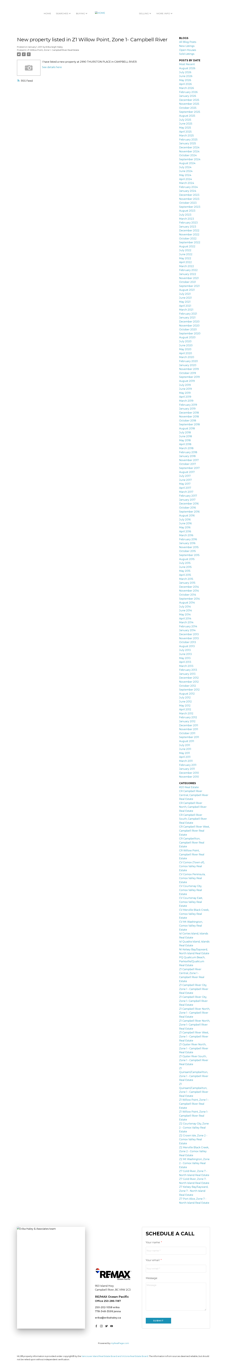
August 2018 (187, 428)
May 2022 (185, 258)
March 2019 (186, 400)
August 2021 (187, 289)
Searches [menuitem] (62, 13)
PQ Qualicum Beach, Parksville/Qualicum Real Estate (192, 961)
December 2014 (189, 586)
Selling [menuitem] (144, 13)
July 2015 (185, 563)
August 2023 (187, 210)
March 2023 (186, 218)
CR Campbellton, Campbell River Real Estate (191, 842)
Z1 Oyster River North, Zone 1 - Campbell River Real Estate (193, 1048)
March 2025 (186, 135)
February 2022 (188, 270)
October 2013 (187, 642)
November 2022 (189, 234)
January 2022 (187, 274)
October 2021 (187, 282)
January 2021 (187, 317)
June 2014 (185, 610)
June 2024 (185, 171)
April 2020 (185, 353)
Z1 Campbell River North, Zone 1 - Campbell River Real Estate (194, 1012)
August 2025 (187, 115)
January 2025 (187, 143)
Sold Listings (186, 53)
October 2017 (187, 464)
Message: (152, 1278)
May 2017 (185, 483)
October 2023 (188, 202)
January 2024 (187, 190)
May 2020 (185, 349)
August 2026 (187, 68)
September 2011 (189, 737)
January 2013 (187, 673)
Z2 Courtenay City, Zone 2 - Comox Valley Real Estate (194, 1127)
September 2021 (189, 286)
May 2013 (185, 658)
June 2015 (185, 567)
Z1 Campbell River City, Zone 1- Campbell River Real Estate (193, 1001)
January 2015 (187, 582)
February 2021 (188, 313)
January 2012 (187, 721)
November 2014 (189, 590)
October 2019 (187, 373)
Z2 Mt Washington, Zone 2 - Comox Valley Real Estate (194, 1163)
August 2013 (187, 646)
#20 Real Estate (189, 787)
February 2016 (188, 539)
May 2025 (185, 127)
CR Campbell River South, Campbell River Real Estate (193, 818)
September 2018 (189, 424)
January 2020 (187, 365)
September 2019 (189, 376)
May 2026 (185, 80)
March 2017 (186, 491)
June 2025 (185, 123)
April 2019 (185, 396)
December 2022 (189, 230)
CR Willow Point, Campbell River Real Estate (191, 854)
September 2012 (189, 689)
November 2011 (188, 729)
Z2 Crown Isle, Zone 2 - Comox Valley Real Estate (193, 1139)
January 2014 (187, 630)
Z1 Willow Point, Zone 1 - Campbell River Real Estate (194, 1103)
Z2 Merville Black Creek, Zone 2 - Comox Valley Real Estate (194, 1151)
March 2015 (186, 578)
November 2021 (189, 278)
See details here (52, 67)
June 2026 (185, 76)
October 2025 (187, 107)
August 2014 (187, 602)
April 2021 (185, 305)
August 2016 (187, 515)
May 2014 (185, 614)
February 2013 (188, 669)
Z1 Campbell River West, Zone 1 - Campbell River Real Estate (194, 1036)
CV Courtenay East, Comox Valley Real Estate (191, 902)
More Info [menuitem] (163, 13)
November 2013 (189, 638)
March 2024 (186, 183)
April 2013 (185, 662)
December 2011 (188, 725)
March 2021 (186, 309)
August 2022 (187, 246)
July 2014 (185, 606)
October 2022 (188, 238)
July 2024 (185, 167)
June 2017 (185, 479)
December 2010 (189, 772)
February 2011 (187, 765)
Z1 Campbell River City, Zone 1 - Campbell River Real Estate (193, 989)
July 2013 (185, 650)
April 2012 (185, 709)
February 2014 (188, 626)
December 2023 (189, 194)
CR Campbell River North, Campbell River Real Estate (193, 807)
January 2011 (187, 768)
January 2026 (187, 95)
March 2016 (186, 535)
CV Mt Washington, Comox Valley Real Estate (191, 925)
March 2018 (186, 448)
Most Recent (187, 64)
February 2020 (188, 361)
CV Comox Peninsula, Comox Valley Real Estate (192, 878)
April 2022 (185, 262)
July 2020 (185, 341)
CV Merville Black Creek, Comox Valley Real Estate (194, 913)
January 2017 (187, 499)
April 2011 (185, 756)
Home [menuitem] (47, 13)
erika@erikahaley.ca (108, 1317)
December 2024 (189, 147)
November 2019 (189, 369)
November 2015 (189, 547)
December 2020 (189, 321)
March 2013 (186, 666)
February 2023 (188, 222)
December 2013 (189, 634)
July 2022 (185, 250)
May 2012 (185, 705)
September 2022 (189, 242)
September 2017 (189, 468)
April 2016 (185, 531)
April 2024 (185, 179)
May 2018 (185, 440)
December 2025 (189, 100)
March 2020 (186, 357)
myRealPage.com (120, 1343)
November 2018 (189, 416)
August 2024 (187, 163)
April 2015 (185, 574)
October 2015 (187, 551)
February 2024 (188, 187)
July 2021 (185, 293)
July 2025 (185, 119)
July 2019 (185, 385)
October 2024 (188, 155)
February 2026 (188, 92)
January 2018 (187, 456)
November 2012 (189, 681)
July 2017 (185, 475)
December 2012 (189, 677)
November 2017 (189, 460)
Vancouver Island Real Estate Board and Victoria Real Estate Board (115, 1356)
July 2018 (185, 432)
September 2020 (189, 333)
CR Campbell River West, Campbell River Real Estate (194, 830)
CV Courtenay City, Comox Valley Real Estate (190, 890)
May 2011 (184, 753)
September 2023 (189, 206)
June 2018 (185, 436)
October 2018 (187, 420)
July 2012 (185, 697)
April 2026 (185, 84)
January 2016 (187, 543)
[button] (96, 1326)
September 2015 (189, 555)
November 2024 (189, 151)
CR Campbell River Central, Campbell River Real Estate (193, 795)
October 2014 (187, 594)
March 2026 (186, 88)
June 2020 (186, 345)
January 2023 (187, 226)
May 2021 (185, 301)
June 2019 (185, 388)
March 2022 (186, 266)
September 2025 (189, 111)
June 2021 (185, 297)
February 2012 (188, 717)
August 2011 (186, 741)
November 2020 (189, 325)
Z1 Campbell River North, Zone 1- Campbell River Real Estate (194, 1024)
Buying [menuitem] (80, 13)
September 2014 (189, 598)
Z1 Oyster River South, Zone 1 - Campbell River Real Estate (193, 1060)
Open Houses (187, 50)
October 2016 (187, 507)
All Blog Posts (187, 42)
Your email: (153, 1260)
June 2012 (185, 701)
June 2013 (185, 654)
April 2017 (185, 487)
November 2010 (189, 776)
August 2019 (187, 381)
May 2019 (185, 392)
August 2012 (187, 693)
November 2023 (189, 198)
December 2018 (189, 412)
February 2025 (188, 139)
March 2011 (186, 761)
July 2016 (185, 519)
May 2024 (185, 175)
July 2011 (184, 745)
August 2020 (187, 337)
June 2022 (185, 254)
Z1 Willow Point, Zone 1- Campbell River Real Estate (53, 50)
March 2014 (186, 622)
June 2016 (185, 523)
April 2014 (185, 618)
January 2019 (187, 408)
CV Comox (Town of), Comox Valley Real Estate (192, 866)
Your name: (153, 1242)
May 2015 (184, 570)
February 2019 (188, 404)
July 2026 (185, 72)
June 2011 (185, 749)
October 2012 (187, 685)
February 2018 (188, 452)
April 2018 (185, 444)
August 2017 (187, 472)
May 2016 (184, 527)
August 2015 (187, 559)
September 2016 (189, 511)
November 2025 (189, 103)
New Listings (186, 46)
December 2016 (189, 503)
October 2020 (188, 329)
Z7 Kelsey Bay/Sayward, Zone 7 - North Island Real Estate (193, 1190)
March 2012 (186, 713)
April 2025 (185, 131)
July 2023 (185, 214)
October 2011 (187, 733)
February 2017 (188, 495)
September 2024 (189, 159)
